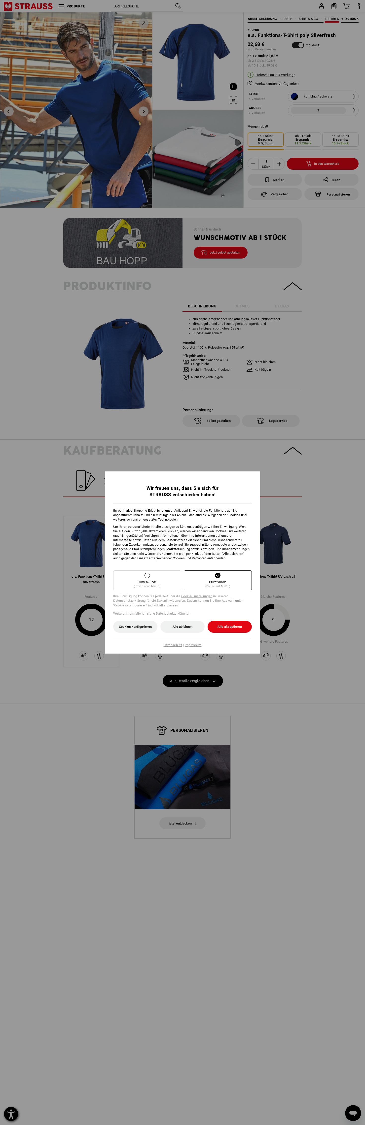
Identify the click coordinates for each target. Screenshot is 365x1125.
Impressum (193, 645)
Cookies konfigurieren (135, 627)
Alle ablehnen (183, 627)
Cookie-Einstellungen (196, 596)
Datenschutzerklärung (172, 613)
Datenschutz (173, 645)
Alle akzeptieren (230, 627)
